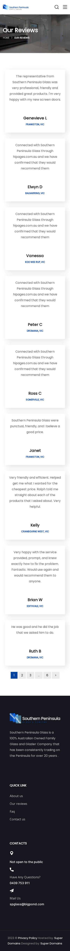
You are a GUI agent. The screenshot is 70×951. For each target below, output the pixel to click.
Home (6, 37)
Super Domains (51, 943)
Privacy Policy (27, 938)
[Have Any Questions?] (12, 870)
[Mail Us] (12, 891)
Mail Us (15, 898)
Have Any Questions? (25, 877)
